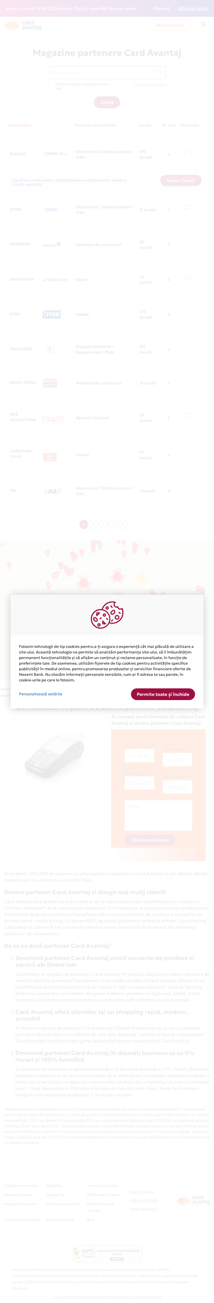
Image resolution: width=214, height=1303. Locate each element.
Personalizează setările (40, 693)
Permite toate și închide (163, 694)
